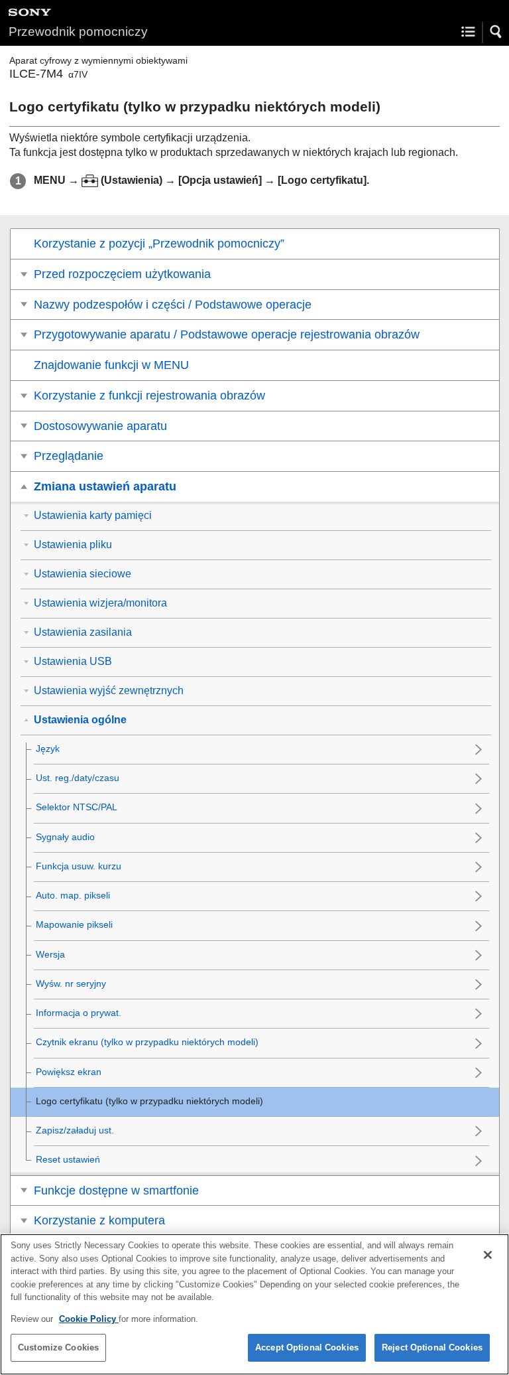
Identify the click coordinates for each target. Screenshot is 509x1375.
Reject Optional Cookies (432, 1347)
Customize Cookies (58, 1347)
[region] (254, 1304)
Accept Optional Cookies (307, 1347)
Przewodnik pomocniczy (78, 31)
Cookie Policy (89, 1319)
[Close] (487, 1254)
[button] (496, 32)
